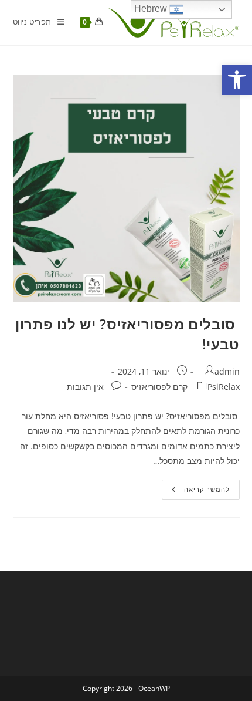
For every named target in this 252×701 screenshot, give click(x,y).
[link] (237, 80)
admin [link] (227, 371)
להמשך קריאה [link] (196, 492)
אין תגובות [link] (85, 386)
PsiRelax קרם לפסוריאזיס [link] (185, 386)
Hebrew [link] (151, 9)
